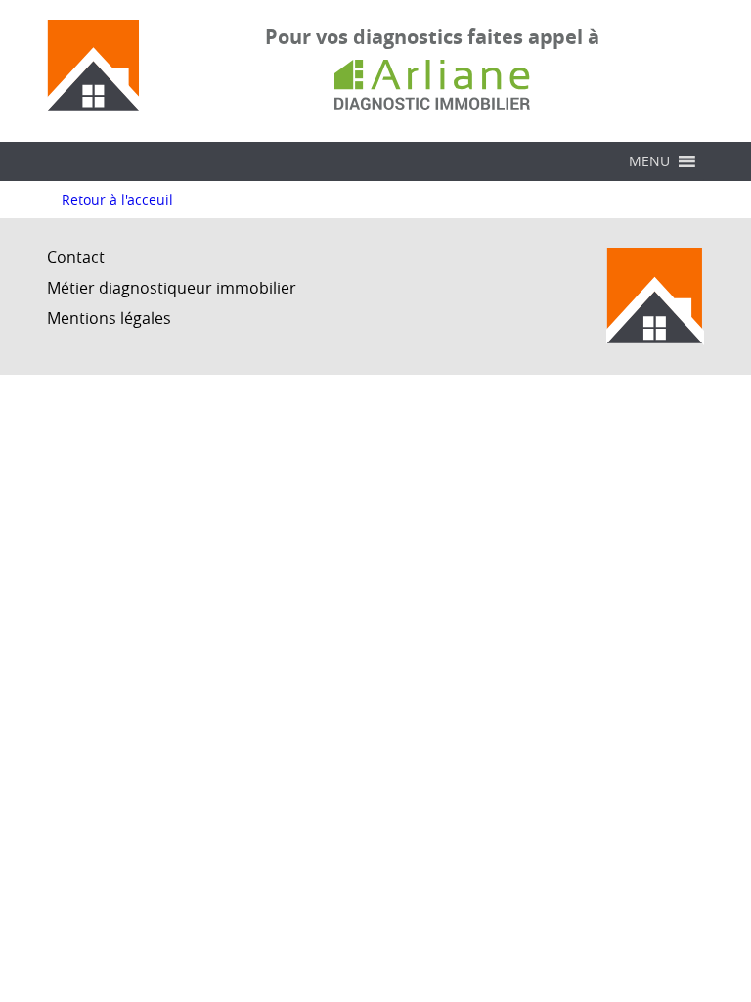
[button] (649, 161)
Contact (76, 257)
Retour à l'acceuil (117, 199)
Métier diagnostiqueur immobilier (171, 287)
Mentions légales (109, 318)
